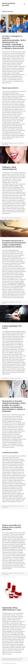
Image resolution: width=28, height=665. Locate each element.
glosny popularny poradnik (8, 4)
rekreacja (13, 302)
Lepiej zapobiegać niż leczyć (12, 327)
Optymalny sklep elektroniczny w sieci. (12, 608)
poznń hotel (19, 302)
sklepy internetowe (14, 658)
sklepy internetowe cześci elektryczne (14, 659)
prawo (23, 573)
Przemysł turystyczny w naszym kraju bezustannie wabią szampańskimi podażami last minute (14, 243)
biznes (12, 573)
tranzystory (9, 631)
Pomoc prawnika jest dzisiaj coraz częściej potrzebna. (11, 527)
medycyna (22, 143)
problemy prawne (5, 574)
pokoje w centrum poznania (17, 282)
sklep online (18, 218)
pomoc (3, 144)
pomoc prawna (18, 573)
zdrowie (12, 143)
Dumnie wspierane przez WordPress (9, 663)
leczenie (17, 143)
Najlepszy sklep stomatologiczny (9, 168)
